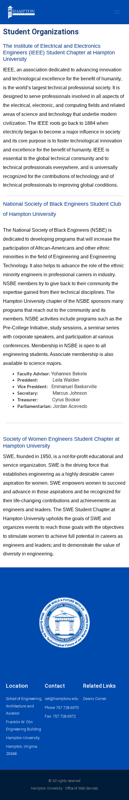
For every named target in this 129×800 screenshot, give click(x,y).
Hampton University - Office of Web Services (64, 788)
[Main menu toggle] (117, 12)
